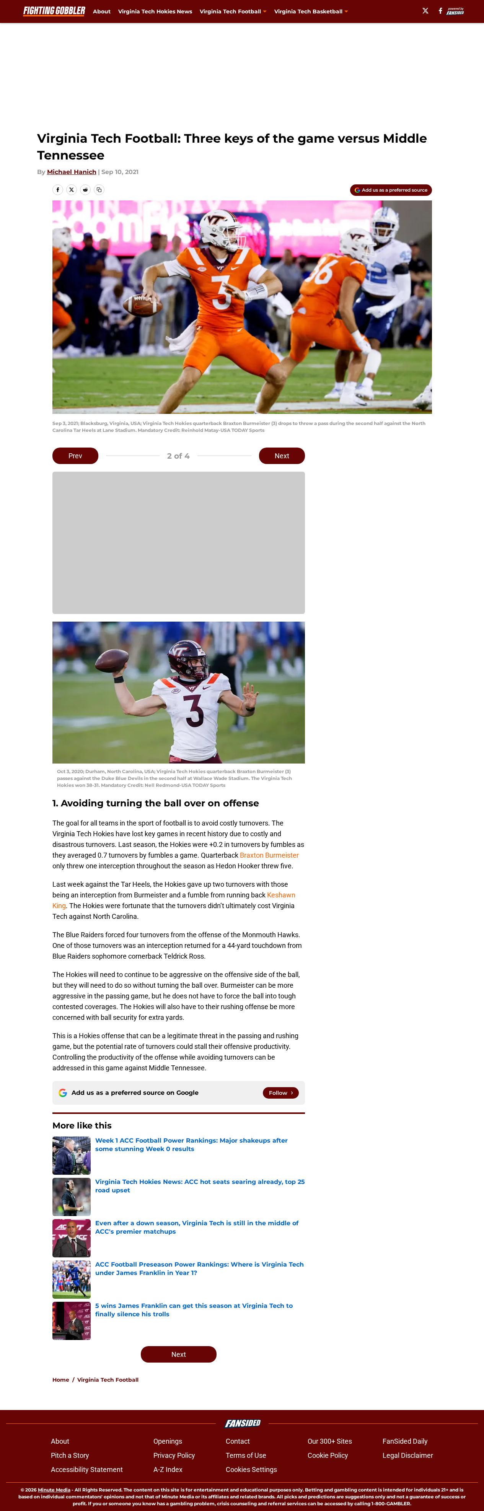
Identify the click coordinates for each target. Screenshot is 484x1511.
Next (282, 456)
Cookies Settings (251, 1469)
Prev (75, 456)
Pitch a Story (70, 1455)
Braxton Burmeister (269, 855)
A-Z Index (168, 1469)
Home (60, 1379)
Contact (238, 1441)
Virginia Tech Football (108, 1379)
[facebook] (440, 11)
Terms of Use (246, 1455)
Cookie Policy (328, 1455)
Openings (167, 1441)
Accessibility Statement (87, 1469)
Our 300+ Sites (330, 1441)
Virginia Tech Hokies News (155, 11)
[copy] (99, 189)
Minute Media (54, 1490)
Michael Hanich (71, 172)
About (102, 11)
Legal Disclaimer (408, 1455)
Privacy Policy (174, 1455)
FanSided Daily (405, 1441)
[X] (425, 11)
